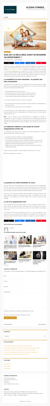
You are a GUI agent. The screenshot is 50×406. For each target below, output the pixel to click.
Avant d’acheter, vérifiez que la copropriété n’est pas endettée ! (18, 345)
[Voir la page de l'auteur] (6, 229)
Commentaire (7, 292)
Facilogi (29, 401)
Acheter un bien (7, 364)
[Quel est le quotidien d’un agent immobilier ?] (39, 243)
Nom (5, 276)
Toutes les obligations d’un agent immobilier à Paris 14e (10, 262)
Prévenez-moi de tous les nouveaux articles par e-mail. (17, 315)
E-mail (6, 281)
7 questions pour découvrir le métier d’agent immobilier (39, 262)
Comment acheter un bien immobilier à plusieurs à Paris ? (16, 354)
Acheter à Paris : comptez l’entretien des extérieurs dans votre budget (19, 350)
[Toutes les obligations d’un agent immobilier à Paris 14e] (10, 259)
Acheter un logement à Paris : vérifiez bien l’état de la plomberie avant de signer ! (22, 347)
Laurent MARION (18, 59)
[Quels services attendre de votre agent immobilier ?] (25, 257)
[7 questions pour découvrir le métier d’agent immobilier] (39, 259)
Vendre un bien (7, 51)
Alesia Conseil (35, 7)
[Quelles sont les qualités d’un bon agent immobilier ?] (25, 243)
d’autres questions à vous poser (15, 69)
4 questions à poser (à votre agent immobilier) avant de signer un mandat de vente (10, 246)
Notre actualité (7, 366)
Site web (6, 286)
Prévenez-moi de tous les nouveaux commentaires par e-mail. (18, 311)
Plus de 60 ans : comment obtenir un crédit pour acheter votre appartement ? (21, 352)
